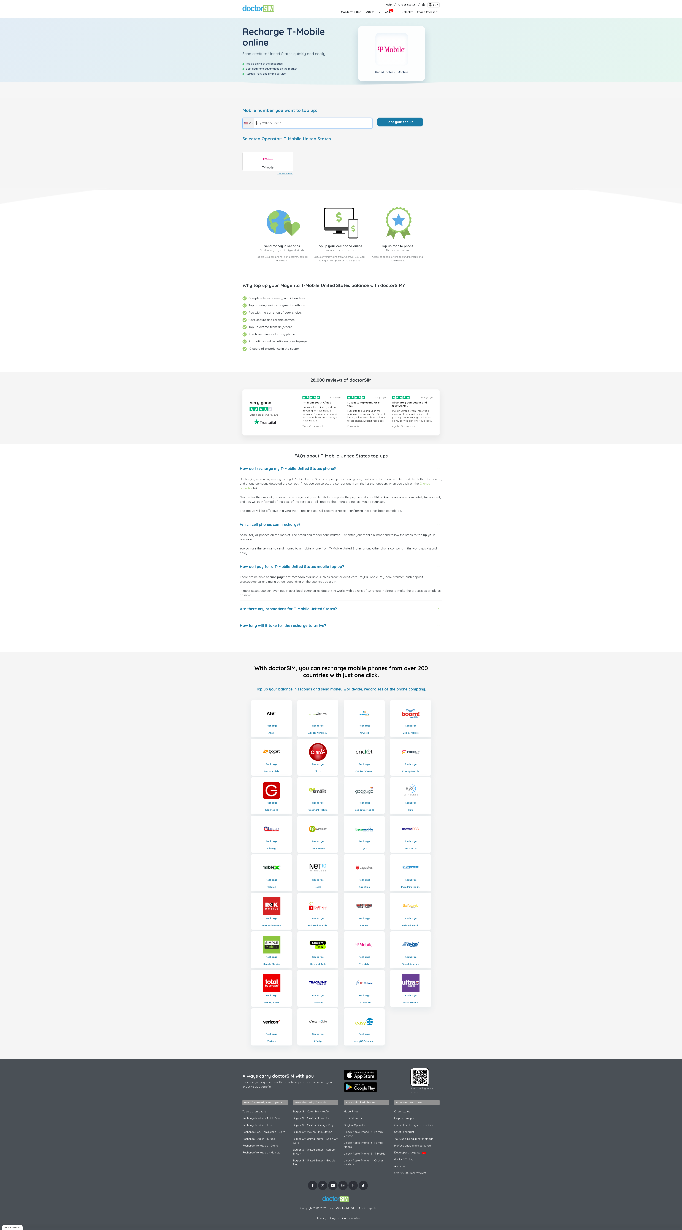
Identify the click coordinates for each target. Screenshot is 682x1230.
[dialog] (12, 1227)
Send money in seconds (282, 246)
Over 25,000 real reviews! (410, 1173)
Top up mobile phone (397, 246)
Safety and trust (404, 1132)
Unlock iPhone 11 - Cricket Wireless (363, 1162)
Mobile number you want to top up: (279, 110)
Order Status (407, 4)
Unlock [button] (406, 12)
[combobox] (248, 123)
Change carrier (285, 173)
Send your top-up (400, 122)
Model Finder (352, 1111)
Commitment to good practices (413, 1125)
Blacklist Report (353, 1118)
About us (399, 1166)
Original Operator (355, 1125)
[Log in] (423, 5)
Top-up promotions (254, 1111)
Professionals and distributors (413, 1145)
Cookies (354, 1218)
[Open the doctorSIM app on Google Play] (360, 1087)
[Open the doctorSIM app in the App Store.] (360, 1075)
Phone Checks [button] (426, 12)
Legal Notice (338, 1218)
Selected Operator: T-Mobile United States (286, 138)
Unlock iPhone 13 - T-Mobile (364, 1153)
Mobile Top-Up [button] (350, 12)
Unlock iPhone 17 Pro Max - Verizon (364, 1134)
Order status (402, 1111)
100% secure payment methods (413, 1138)
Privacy (321, 1218)
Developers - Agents (409, 1152)
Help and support (405, 1118)
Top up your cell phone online (339, 246)
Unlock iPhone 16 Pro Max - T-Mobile (366, 1144)
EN (434, 4)
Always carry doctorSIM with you (278, 1076)
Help (389, 4)
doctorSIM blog (403, 1159)
